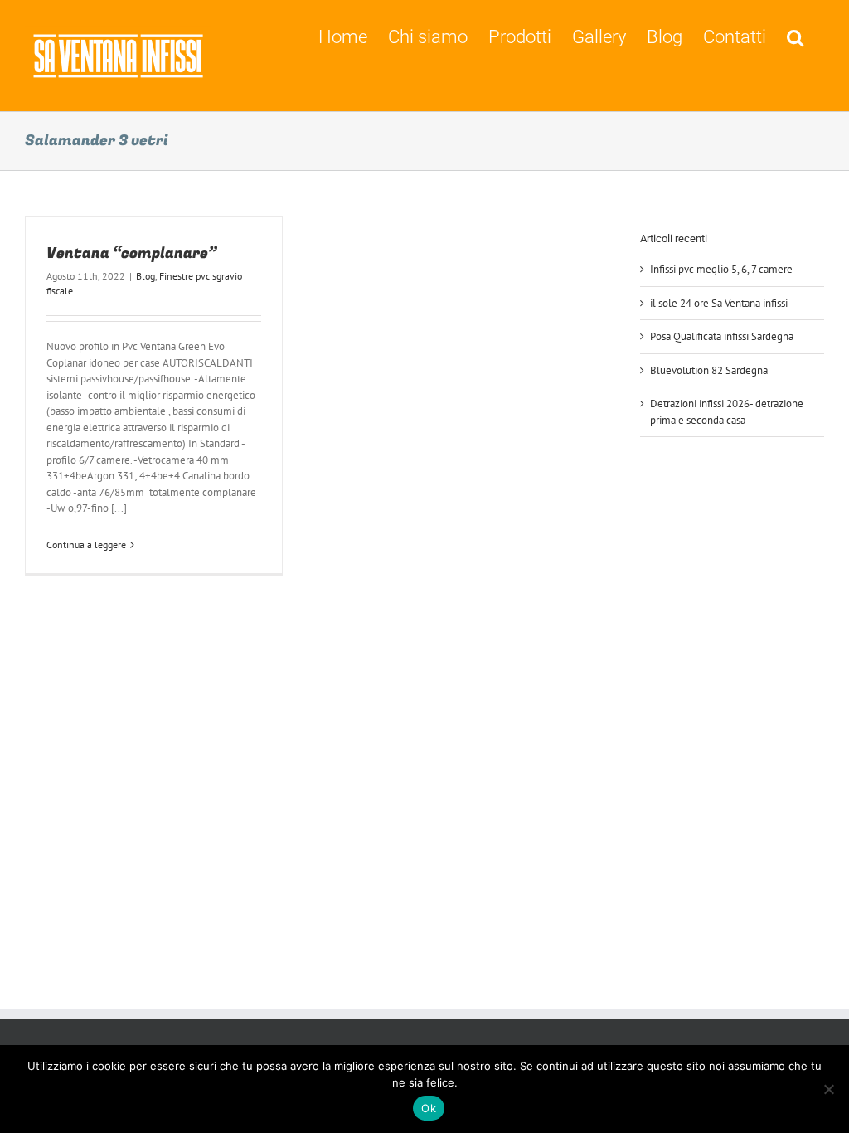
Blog (145, 276)
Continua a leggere (86, 544)
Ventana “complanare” (131, 253)
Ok (428, 1108)
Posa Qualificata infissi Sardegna (721, 336)
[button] (795, 35)
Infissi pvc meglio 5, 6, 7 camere (721, 269)
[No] (828, 1089)
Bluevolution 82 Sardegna (709, 370)
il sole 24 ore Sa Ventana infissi (719, 303)
